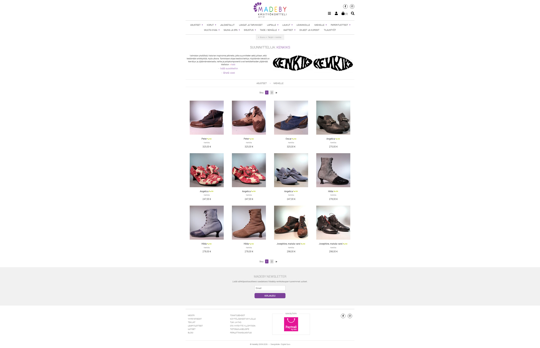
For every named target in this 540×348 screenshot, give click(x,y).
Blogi (190, 332)
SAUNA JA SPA (231, 30)
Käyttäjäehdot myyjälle (243, 319)
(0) (346, 13)
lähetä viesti (229, 72)
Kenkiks (283, 47)
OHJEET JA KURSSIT (309, 30)
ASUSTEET (195, 24)
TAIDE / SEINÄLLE (268, 30)
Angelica (330, 138)
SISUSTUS (249, 30)
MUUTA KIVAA (210, 30)
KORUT (210, 24)
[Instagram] (352, 6)
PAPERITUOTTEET (339, 24)
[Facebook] (345, 6)
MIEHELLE (319, 24)
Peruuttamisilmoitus (241, 332)
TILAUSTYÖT (330, 30)
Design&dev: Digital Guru (280, 344)
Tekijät (191, 322)
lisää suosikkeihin (229, 68)
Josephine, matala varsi (288, 243)
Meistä (191, 315)
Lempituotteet (195, 325)
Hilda (330, 191)
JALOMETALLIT (227, 24)
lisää (233, 64)
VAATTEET (288, 30)
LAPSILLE (271, 24)
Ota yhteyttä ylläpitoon (242, 325)
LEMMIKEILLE (303, 24)
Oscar (289, 138)
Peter (204, 138)
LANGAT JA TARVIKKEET (251, 24)
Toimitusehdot (237, 315)
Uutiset (191, 329)
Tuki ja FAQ (235, 322)
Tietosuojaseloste (239, 329)
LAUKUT (286, 24)
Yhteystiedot (195, 319)
